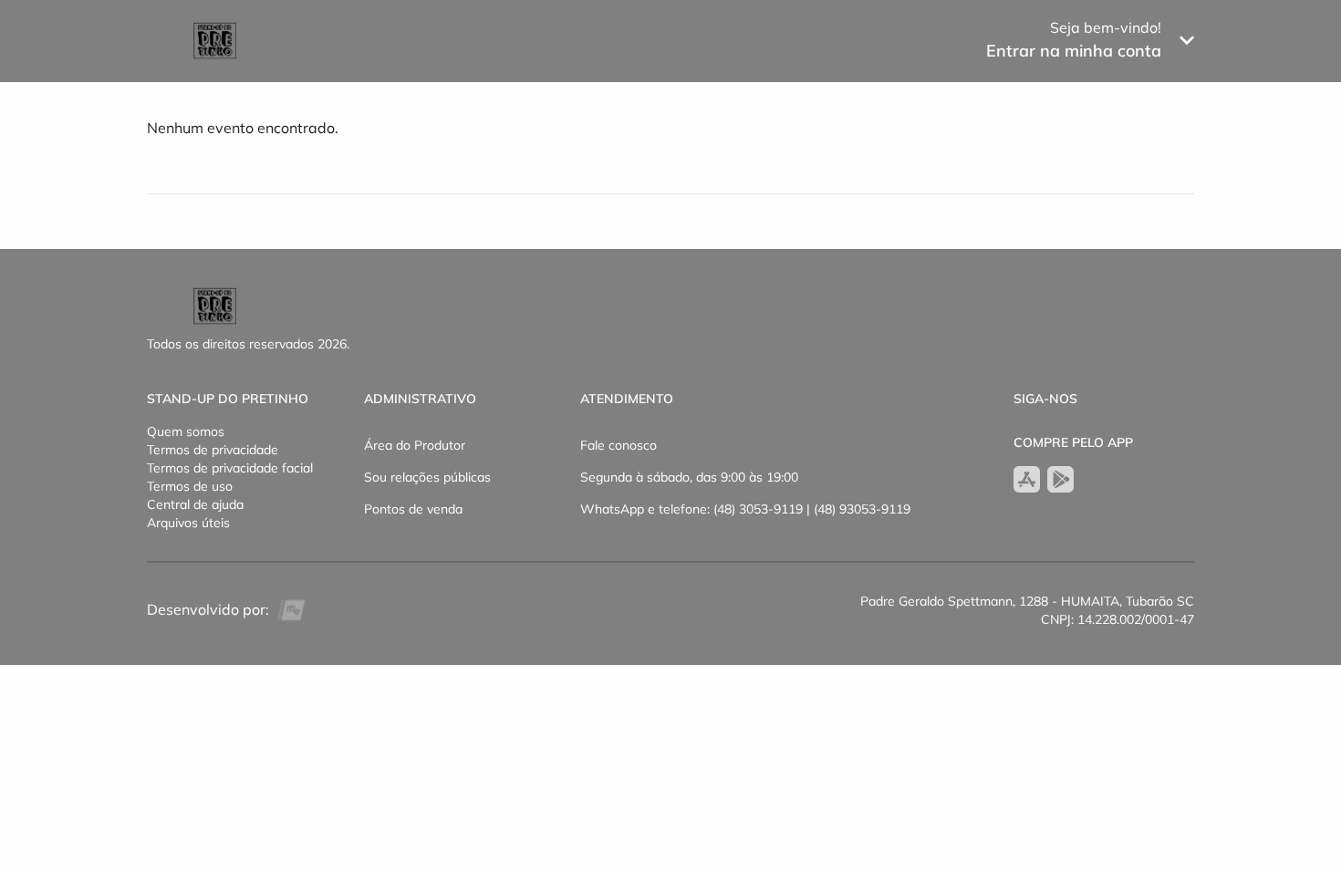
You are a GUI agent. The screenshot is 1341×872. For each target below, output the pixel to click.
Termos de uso (190, 486)
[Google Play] (1060, 479)
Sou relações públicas (427, 477)
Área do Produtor (414, 445)
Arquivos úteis (188, 522)
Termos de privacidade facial (230, 468)
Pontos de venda (413, 509)
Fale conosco (618, 445)
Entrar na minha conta (1073, 50)
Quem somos (185, 431)
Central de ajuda (195, 504)
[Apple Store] (1027, 479)
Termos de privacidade (212, 449)
